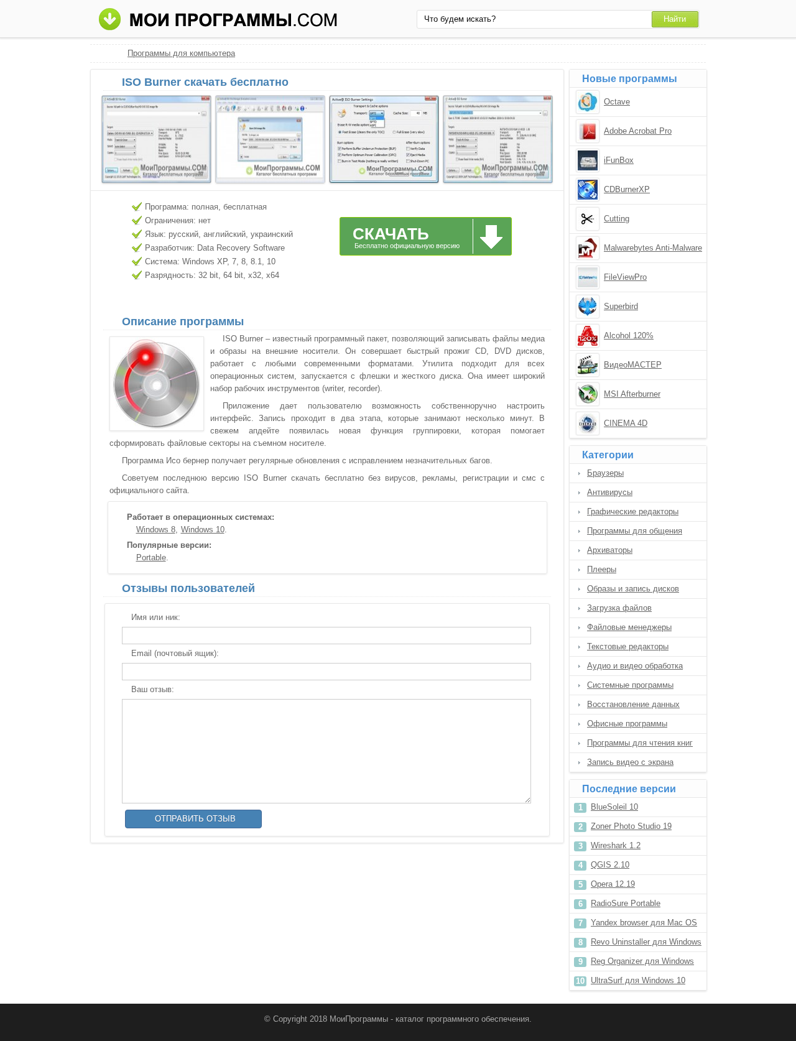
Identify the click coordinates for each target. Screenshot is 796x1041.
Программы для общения (634, 530)
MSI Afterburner (632, 394)
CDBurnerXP (627, 189)
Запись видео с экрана (630, 762)
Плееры (601, 569)
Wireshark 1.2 (616, 845)
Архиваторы (609, 550)
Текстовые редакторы (628, 646)
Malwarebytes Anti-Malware (653, 247)
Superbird (621, 306)
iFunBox (619, 160)
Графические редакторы (632, 511)
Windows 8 (155, 529)
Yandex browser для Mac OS (644, 922)
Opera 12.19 (613, 884)
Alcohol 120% (629, 335)
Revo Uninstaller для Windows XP (646, 944)
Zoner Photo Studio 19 (631, 826)
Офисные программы (627, 723)
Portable (151, 557)
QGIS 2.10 (610, 864)
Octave (617, 101)
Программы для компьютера (181, 53)
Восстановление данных (633, 704)
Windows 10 (202, 529)
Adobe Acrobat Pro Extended (638, 131)
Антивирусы (609, 492)
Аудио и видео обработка (635, 665)
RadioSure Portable (625, 903)
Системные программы (630, 685)
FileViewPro (625, 277)
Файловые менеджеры (629, 627)
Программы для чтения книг (640, 742)
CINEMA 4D (625, 423)
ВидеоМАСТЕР (633, 364)
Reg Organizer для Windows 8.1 (642, 963)
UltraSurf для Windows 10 (638, 980)
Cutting (616, 218)
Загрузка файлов (619, 608)
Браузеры (605, 473)
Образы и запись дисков (633, 588)
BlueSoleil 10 (614, 807)
